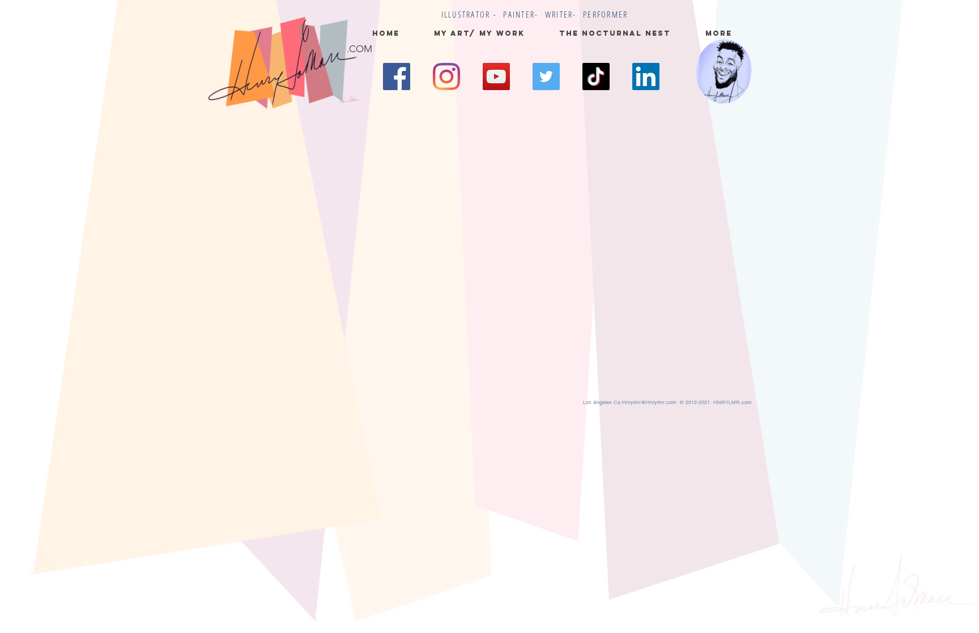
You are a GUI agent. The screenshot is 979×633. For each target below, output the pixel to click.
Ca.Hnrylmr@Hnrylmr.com (645, 402)
